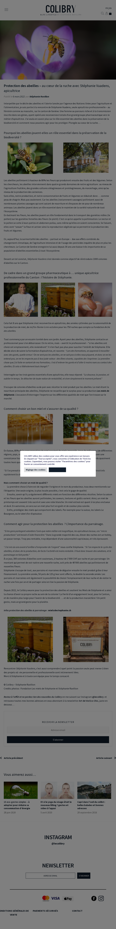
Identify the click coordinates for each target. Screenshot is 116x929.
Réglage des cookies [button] (35, 470)
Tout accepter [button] (57, 470)
